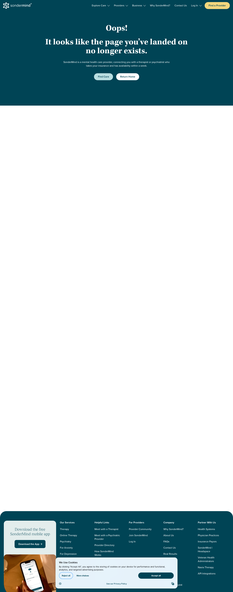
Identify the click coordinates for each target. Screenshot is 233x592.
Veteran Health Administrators (206, 559)
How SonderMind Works (104, 553)
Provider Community (140, 529)
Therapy (64, 529)
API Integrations (206, 573)
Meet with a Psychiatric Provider (107, 537)
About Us (168, 535)
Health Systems (206, 529)
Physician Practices (208, 535)
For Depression (68, 554)
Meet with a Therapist (106, 529)
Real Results (170, 554)
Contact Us (169, 548)
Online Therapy (68, 535)
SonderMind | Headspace (205, 549)
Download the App (28, 544)
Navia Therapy (206, 567)
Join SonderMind (138, 535)
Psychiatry (65, 541)
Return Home (127, 76)
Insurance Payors (207, 541)
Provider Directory (104, 545)
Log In (132, 541)
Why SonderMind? (173, 529)
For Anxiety (66, 548)
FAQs (166, 541)
